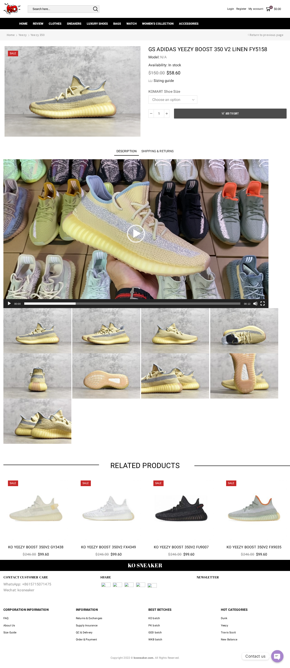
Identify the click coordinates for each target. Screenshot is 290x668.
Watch (131, 23)
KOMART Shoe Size (164, 91)
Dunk (224, 618)
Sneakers (74, 23)
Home (23, 23)
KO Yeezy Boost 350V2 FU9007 (181, 547)
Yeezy (23, 35)
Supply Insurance (87, 625)
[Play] (9, 303)
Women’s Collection (158, 23)
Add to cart (232, 113)
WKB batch (155, 639)
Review (38, 23)
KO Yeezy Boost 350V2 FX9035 (254, 547)
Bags (117, 23)
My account (256, 8)
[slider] (132, 303)
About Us (9, 625)
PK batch (154, 625)
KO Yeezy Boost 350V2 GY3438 (35, 547)
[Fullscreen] (262, 303)
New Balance (229, 639)
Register (241, 8)
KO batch (154, 618)
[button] (136, 234)
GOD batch (155, 632)
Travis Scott (228, 632)
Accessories (188, 23)
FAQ (5, 618)
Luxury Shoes (97, 23)
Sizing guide (164, 80)
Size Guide (10, 632)
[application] (135, 233)
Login (230, 8)
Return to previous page (267, 35)
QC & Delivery (84, 632)
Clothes (55, 23)
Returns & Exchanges (89, 618)
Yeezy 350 (37, 35)
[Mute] (255, 303)
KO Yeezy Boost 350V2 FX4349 (108, 547)
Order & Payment (86, 639)
